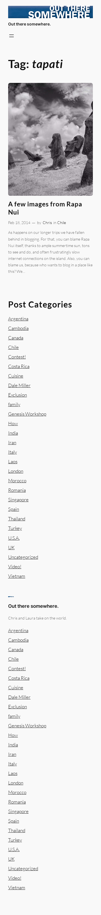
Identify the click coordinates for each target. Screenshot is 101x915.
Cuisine (15, 376)
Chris (47, 222)
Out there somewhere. (29, 24)
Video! (14, 566)
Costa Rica (18, 366)
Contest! (17, 357)
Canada (15, 338)
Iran (12, 442)
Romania (17, 490)
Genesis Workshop (27, 414)
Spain (13, 509)
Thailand (16, 518)
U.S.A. (14, 538)
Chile (61, 222)
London (15, 471)
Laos (12, 461)
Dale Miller (19, 385)
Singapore (18, 499)
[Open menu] (11, 35)
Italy (12, 452)
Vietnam (16, 576)
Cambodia (18, 328)
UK (11, 547)
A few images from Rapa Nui (45, 208)
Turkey (15, 528)
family (14, 404)
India (13, 433)
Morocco (17, 480)
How (13, 423)
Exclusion (17, 395)
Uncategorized (23, 557)
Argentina (18, 319)
